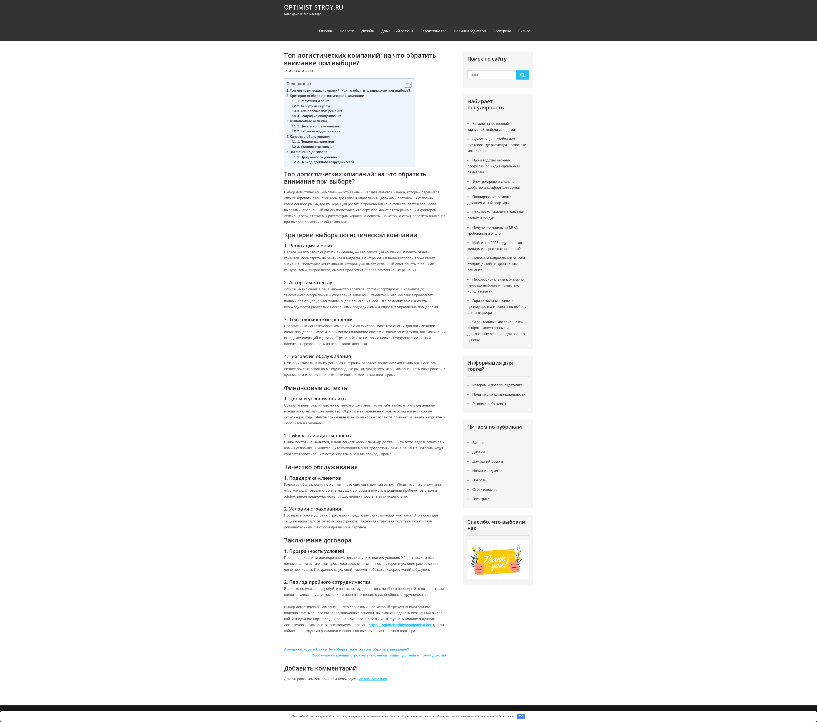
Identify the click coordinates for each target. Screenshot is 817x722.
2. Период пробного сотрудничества (325, 162)
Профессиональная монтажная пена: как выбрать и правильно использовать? (495, 285)
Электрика (502, 31)
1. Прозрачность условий (317, 157)
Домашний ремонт (397, 31)
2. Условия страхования (315, 146)
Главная (326, 31)
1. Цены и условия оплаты (318, 126)
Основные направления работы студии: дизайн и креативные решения (496, 264)
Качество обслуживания (310, 136)
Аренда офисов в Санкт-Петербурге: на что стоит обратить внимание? (346, 649)
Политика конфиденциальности (499, 394)
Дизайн (367, 31)
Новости (347, 31)
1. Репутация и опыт (313, 101)
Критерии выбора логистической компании (327, 96)
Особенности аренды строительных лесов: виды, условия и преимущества (378, 655)
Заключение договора (308, 152)
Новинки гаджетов (470, 31)
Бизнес (524, 31)
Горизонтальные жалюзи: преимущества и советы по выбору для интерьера (496, 307)
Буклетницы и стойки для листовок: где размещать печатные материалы (496, 145)
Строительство (434, 31)
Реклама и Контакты (489, 404)
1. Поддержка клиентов (315, 141)
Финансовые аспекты (308, 121)
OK (521, 716)
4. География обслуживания (319, 116)
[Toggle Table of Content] (405, 84)
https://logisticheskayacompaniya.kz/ (400, 625)
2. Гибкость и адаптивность (318, 131)
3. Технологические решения (319, 111)
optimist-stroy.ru (313, 7)
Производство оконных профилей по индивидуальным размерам (493, 166)
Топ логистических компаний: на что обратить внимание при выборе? (350, 90)
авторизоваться (373, 679)
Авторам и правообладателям (497, 385)
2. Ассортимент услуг (313, 106)
